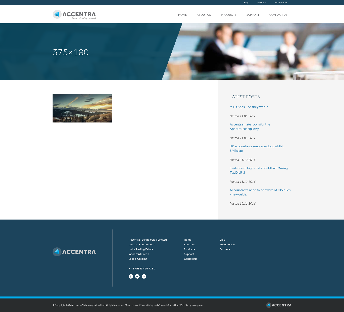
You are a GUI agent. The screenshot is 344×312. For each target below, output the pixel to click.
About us (204, 15)
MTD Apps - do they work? (249, 107)
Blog (246, 2)
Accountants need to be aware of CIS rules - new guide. (260, 192)
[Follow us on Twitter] (137, 276)
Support (252, 15)
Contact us (278, 15)
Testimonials (280, 2)
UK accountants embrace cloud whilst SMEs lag (257, 148)
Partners (261, 2)
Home (182, 15)
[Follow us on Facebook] (131, 276)
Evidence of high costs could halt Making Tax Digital (259, 170)
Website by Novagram (191, 305)
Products (228, 15)
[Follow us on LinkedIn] (144, 276)
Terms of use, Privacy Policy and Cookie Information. (152, 305)
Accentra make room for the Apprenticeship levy (250, 126)
